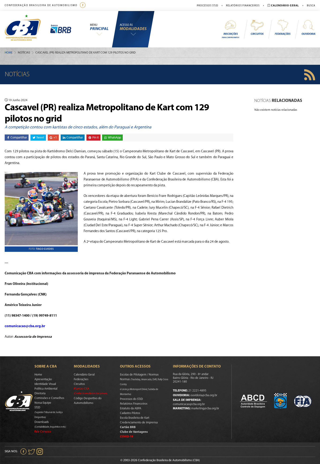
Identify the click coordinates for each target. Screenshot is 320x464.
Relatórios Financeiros (243, 5)
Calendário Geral (84, 374)
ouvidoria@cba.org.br (203, 395)
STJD (48, 412)
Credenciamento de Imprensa (139, 422)
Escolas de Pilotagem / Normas (139, 374)
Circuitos (257, 34)
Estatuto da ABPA (130, 408)
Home (8, 52)
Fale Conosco (42, 431)
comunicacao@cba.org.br (25, 326)
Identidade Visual (45, 384)
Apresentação (43, 379)
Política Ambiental (45, 388)
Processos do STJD (131, 399)
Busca (311, 5)
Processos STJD (207, 5)
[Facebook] (83, 5)
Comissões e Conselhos (49, 398)
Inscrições (230, 35)
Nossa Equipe (42, 402)
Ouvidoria (308, 34)
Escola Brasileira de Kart (134, 417)
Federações (282, 34)
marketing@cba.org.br (205, 408)
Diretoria (39, 393)
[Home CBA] (27, 29)
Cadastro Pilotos (130, 413)
